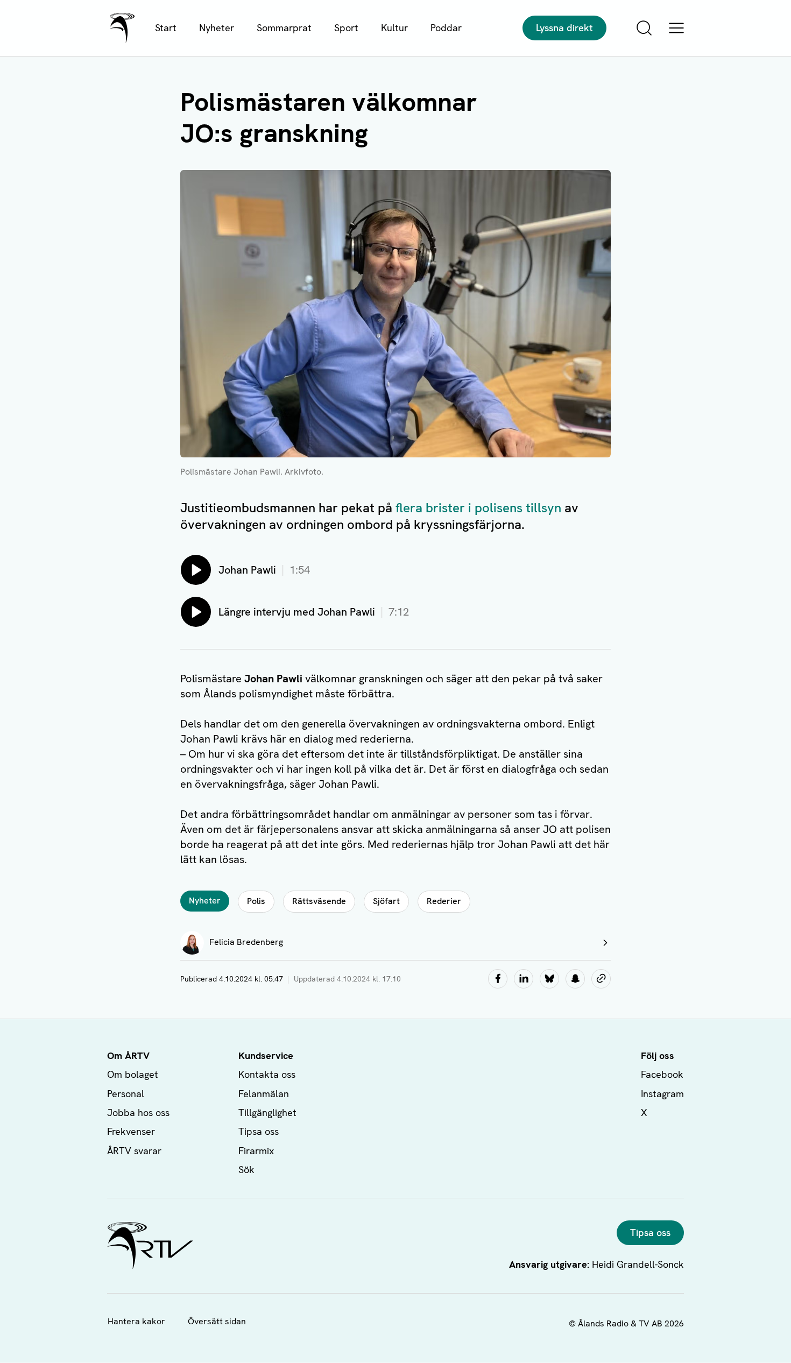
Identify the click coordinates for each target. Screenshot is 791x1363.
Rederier (444, 901)
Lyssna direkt (564, 28)
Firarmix (256, 1151)
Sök (246, 1169)
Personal (125, 1093)
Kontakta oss (266, 1074)
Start (165, 28)
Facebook (662, 1074)
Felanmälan (263, 1093)
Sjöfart (386, 901)
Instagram (662, 1093)
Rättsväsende (319, 901)
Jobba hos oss (138, 1112)
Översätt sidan (217, 1321)
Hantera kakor (136, 1321)
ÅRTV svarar (134, 1151)
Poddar (446, 28)
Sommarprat (284, 28)
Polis (256, 901)
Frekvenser (131, 1131)
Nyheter (216, 28)
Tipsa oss (258, 1131)
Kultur (394, 28)
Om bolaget (132, 1074)
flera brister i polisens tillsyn (478, 507)
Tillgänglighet (267, 1112)
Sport (346, 28)
